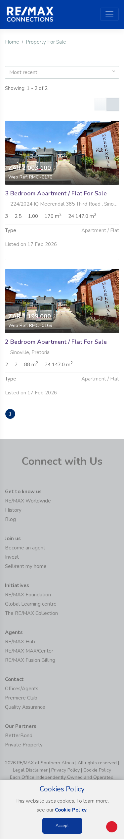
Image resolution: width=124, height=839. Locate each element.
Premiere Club (21, 698)
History (13, 510)
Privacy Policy (65, 770)
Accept (62, 826)
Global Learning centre (31, 604)
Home (12, 42)
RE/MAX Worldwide (28, 501)
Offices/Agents (21, 688)
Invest (12, 557)
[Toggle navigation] (109, 14)
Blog (10, 519)
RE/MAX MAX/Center (29, 651)
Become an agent (25, 547)
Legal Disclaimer (30, 770)
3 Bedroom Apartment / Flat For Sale (56, 193)
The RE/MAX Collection (31, 613)
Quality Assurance (25, 707)
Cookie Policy (97, 770)
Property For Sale (46, 42)
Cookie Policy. (71, 810)
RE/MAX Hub (20, 641)
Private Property (24, 744)
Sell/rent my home (26, 566)
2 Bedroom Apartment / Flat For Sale (56, 342)
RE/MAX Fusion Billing (30, 660)
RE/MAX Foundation (28, 594)
